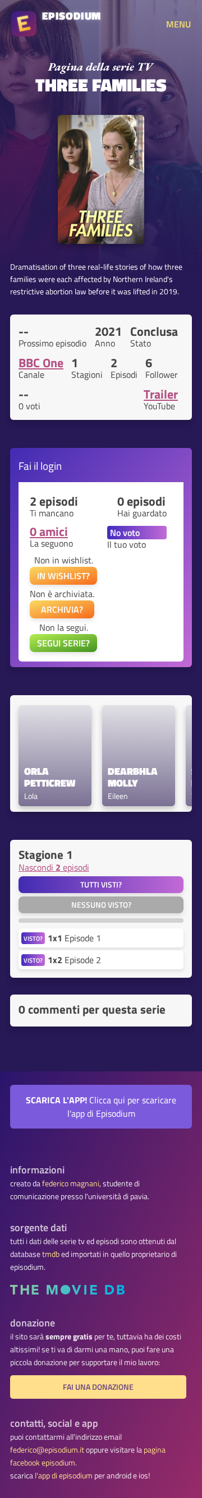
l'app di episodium (64, 1475)
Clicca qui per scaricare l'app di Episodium (101, 1106)
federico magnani (70, 1183)
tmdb (50, 1254)
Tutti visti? (101, 885)
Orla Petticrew (49, 777)
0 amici (49, 531)
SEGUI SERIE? (63, 643)
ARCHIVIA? (62, 609)
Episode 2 (74, 960)
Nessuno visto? (101, 905)
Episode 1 (74, 938)
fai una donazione (98, 1387)
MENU (178, 24)
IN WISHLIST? (63, 575)
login (51, 465)
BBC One (41, 362)
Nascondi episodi (54, 867)
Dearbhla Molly (134, 777)
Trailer (161, 394)
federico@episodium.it (47, 1450)
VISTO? (33, 938)
